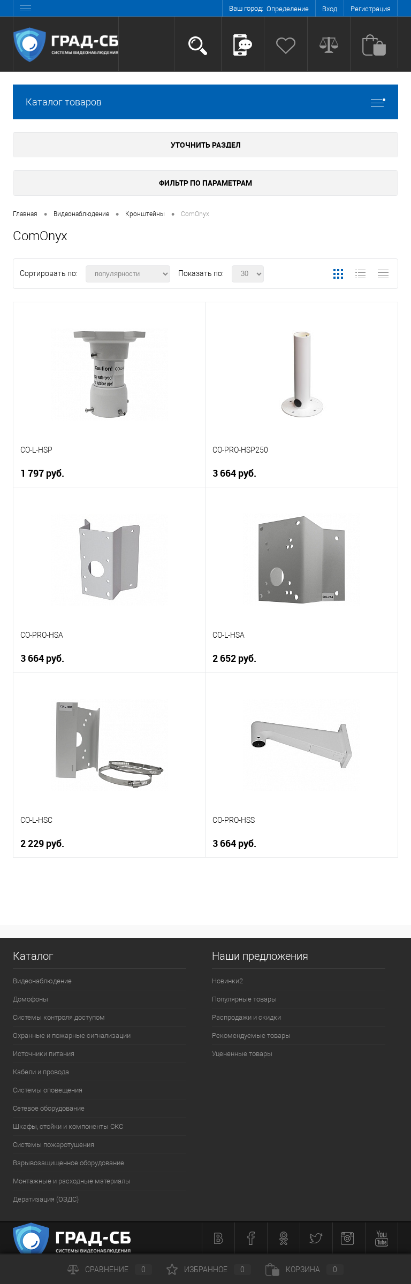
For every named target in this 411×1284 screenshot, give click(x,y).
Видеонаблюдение (42, 981)
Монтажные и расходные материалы (72, 1181)
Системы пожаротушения (53, 1145)
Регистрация (371, 9)
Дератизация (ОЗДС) (46, 1199)
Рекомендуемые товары (251, 1035)
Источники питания (43, 1054)
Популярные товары (244, 999)
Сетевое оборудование (49, 1108)
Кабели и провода (41, 1072)
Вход (329, 9)
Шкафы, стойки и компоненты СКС (68, 1126)
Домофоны (30, 999)
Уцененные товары (242, 1054)
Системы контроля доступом (59, 1017)
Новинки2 (227, 981)
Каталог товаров (64, 102)
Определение (288, 9)
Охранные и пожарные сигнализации (72, 1035)
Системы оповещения (47, 1090)
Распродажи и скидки (246, 1017)
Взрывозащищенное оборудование (68, 1163)
